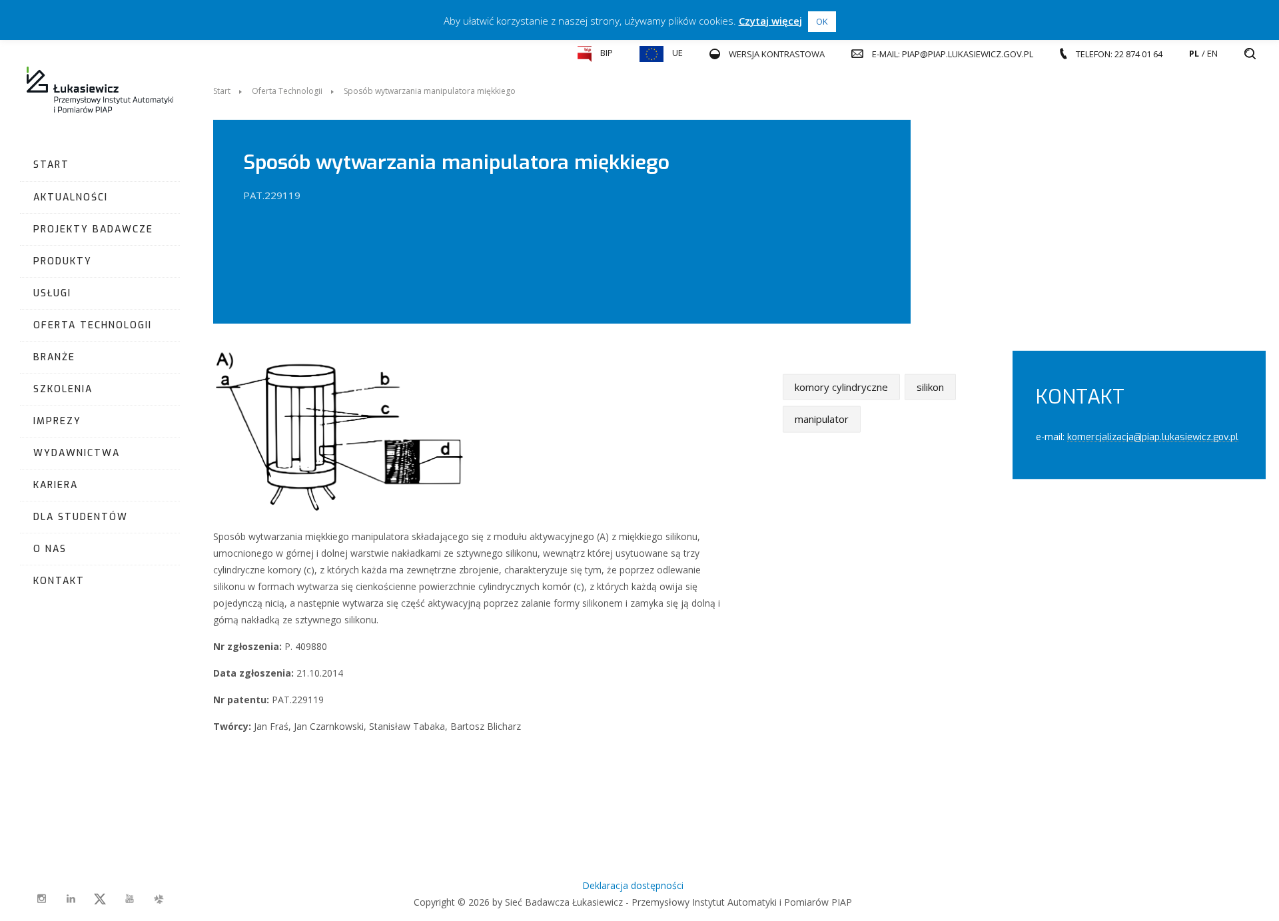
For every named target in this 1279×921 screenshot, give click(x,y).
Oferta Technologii (92, 325)
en (1212, 53)
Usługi (52, 293)
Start (51, 164)
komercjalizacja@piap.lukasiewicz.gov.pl (1152, 436)
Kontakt (59, 581)
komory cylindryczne (841, 386)
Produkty (62, 261)
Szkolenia (63, 389)
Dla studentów (80, 517)
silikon (930, 386)
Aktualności (70, 197)
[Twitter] (100, 899)
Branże (54, 357)
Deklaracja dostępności (632, 885)
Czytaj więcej (770, 20)
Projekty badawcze (93, 229)
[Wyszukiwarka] (1250, 54)
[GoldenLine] (158, 899)
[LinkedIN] (70, 899)
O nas (50, 549)
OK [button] (822, 21)
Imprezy (57, 421)
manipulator (822, 419)
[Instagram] (41, 899)
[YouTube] (129, 899)
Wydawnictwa (76, 453)
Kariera (55, 485)
